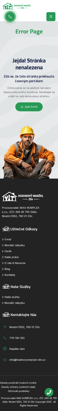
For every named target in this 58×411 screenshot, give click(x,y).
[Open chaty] (49, 392)
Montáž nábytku (15, 245)
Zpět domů (31, 106)
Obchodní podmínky (18, 391)
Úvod (8, 239)
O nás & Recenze (15, 263)
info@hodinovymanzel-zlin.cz (27, 359)
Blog (7, 269)
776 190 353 (16, 338)
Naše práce (12, 257)
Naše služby (12, 297)
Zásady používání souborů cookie (18, 382)
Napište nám (17, 348)
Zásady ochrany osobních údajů (18, 387)
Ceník (8, 251)
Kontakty (10, 274)
